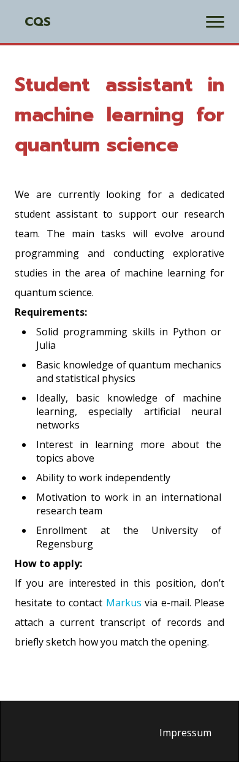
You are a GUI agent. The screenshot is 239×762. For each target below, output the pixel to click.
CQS (38, 21)
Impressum (185, 732)
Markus (124, 602)
